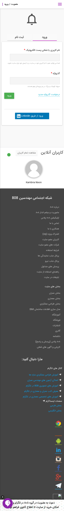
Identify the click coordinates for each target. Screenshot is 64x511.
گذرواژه (55, 73)
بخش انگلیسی (54, 411)
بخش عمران (54, 293)
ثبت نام (19, 37)
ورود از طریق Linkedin (32, 116)
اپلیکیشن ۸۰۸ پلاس (50, 218)
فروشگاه (56, 320)
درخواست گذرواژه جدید (49, 94)
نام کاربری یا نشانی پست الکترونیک (42, 50)
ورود (44, 37)
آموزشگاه (56, 315)
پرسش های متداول (50, 266)
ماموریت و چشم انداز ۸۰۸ (47, 212)
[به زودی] (17, 135)
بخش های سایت (52, 287)
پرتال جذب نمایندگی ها (48, 256)
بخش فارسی (55, 406)
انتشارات (56, 325)
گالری (57, 331)
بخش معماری (54, 298)
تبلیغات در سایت (51, 277)
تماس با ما (54, 223)
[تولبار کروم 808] (58, 424)
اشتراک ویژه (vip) (50, 234)
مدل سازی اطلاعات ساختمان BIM (45, 309)
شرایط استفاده (52, 250)
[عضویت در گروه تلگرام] (58, 486)
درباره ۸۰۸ (54, 207)
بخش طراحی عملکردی (50, 304)
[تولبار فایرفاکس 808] (58, 433)
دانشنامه (56, 336)
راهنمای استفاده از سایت (48, 272)
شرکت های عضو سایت (48, 245)
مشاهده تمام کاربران (26, 153)
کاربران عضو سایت (50, 239)
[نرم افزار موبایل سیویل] (58, 442)
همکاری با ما (53, 229)
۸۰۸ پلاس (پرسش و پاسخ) (47, 342)
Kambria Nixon (34, 182)
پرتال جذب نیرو (52, 261)
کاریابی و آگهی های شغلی (48, 347)
